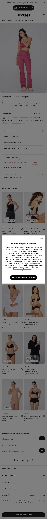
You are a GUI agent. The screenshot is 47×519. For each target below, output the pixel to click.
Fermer (41, 238)
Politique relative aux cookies (27, 265)
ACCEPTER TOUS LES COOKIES (23, 277)
